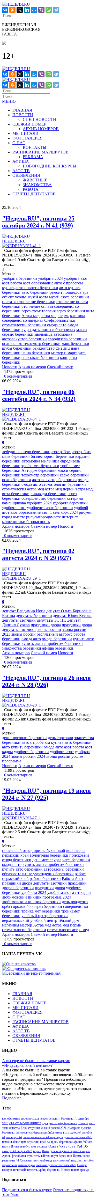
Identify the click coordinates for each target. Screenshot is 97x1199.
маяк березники (75, 343)
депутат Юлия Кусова (72, 615)
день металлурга (46, 860)
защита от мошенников (21, 1123)
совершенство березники (43, 498)
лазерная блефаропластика (51, 320)
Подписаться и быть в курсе (27, 1190)
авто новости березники (37, 287)
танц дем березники (59, 1142)
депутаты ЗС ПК (51, 620)
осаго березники (16, 479)
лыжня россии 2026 (53, 1128)
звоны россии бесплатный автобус (41, 634)
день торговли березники (24, 737)
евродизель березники (67, 339)
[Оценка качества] (19, 964)
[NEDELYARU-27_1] (21, 818)
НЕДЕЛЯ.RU (14, 241)
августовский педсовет (68, 1160)
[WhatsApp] (49, 10)
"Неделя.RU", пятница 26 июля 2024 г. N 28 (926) (46, 681)
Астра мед (30, 315)
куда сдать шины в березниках (48, 329)
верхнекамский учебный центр (29, 920)
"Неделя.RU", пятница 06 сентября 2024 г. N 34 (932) (39, 395)
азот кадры (81, 892)
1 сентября (82, 1118)
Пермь (77, 1156)
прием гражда (80, 1170)
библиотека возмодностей (64, 1132)
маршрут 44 (14, 1137)
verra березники (76, 860)
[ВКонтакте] (5, 10)
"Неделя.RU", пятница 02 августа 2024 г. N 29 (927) (38, 554)
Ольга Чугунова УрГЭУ (68, 1146)
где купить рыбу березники (59, 1123)
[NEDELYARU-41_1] (21, 246)
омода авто (56, 325)
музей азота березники (69, 297)
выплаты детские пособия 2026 (56, 1165)
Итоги (15, 1146)
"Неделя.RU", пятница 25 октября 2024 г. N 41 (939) (38, 222)
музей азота (38, 297)
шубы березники (17, 348)
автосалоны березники (64, 869)
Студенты (26, 1160)
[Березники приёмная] (31, 973)
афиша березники (57, 648)
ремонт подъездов (65, 292)
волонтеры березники (49, 855)
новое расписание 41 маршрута (43, 1137)
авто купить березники (22, 747)
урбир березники (49, 1170)
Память (83, 1123)
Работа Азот (72, 878)
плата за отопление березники (28, 301)
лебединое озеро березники (26, 452)
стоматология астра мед (23, 489)
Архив (6, 1156)
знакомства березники (21, 648)
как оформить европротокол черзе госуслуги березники (38, 1118)
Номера (82, 1165)
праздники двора (46, 625)
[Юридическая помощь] (24, 968)
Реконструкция (30, 1128)
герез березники (71, 311)
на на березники (35, 353)
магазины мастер (17, 925)
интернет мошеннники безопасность (40, 519)
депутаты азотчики (19, 620)
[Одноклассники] (12, 10)
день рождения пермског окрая (70, 1151)
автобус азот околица (33, 1146)
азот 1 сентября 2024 (60, 512)
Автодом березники (39, 470)
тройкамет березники (40, 466)
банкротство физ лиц (51, 348)
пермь (37, 1151)
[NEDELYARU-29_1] (21, 578)
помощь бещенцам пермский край (24, 1142)
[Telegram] (56, 10)
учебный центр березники (44, 916)
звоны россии (49, 629)
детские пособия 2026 (78, 1137)
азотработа (81, 452)
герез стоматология (38, 311)
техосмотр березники (40, 475)
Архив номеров (32, 367)
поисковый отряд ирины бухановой (33, 850)
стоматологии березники (24, 325)
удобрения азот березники (50, 507)
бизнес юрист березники (52, 456)
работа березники (45, 878)
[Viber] (41, 10)
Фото (45, 1151)
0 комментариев (17, 376)
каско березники (74, 475)
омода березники (57, 639)
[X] (20, 10)
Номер (65, 1170)
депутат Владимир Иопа (23, 611)
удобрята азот (76, 278)
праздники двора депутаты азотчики (34, 883)
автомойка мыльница (40, 461)
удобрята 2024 (50, 278)
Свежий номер (60, 367)
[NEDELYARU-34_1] (21, 419)
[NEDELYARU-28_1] (21, 705)
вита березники (15, 493)
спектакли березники (40, 357)
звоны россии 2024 (28, 756)
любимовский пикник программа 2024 (36, 897)
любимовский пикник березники (31, 902)
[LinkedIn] (27, 10)
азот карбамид (42, 1160)
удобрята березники (19, 278)
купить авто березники (22, 869)
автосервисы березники (31, 1132)
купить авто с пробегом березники (52, 643)
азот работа (12, 283)
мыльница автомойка (53, 334)
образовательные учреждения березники (38, 874)
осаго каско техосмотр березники (31, 343)
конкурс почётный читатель (20, 1170)
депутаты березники (34, 615)
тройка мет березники (40, 911)
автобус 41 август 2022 (17, 1151)
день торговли (60, 737)
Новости (9, 367)
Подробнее (11, 1098)
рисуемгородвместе (43, 517)
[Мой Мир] (34, 10)
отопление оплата (37, 306)
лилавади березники (48, 493)
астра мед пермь (55, 315)
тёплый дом (68, 920)
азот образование (38, 283)
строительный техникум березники (49, 1156)
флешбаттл (19, 1156)
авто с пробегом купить (42, 742)
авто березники (35, 292)
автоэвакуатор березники (24, 339)
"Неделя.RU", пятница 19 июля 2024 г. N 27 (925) (46, 794)
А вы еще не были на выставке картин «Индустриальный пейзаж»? (36, 1063)
